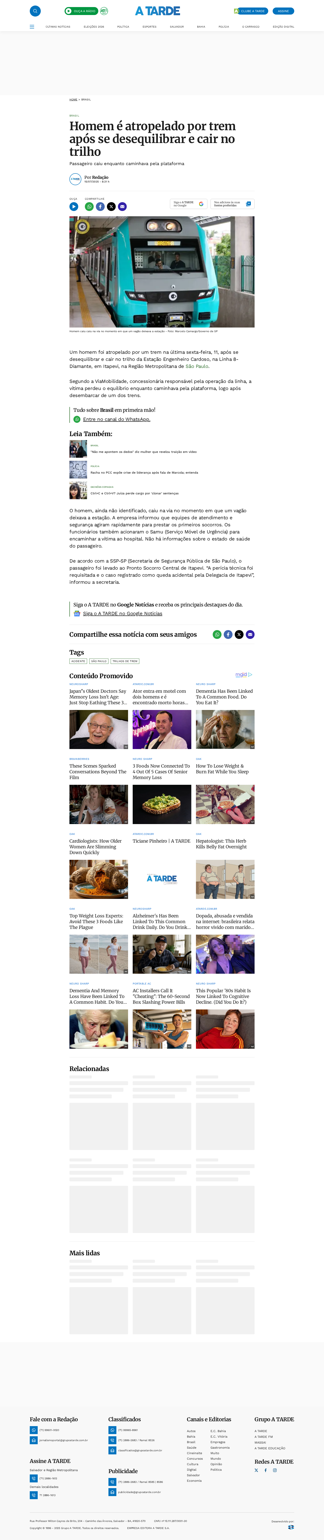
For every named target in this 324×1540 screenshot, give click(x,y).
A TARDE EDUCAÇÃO (270, 1448)
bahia (191, 1436)
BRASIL (86, 99)
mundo (215, 1458)
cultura (192, 1464)
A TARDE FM (264, 1436)
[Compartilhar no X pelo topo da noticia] (111, 206)
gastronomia (220, 1447)
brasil (191, 1442)
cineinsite (194, 1453)
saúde (191, 1447)
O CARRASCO (250, 26)
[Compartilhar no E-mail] (122, 206)
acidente (78, 661)
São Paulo (196, 366)
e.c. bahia (218, 1431)
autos (191, 1431)
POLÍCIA (224, 26)
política (216, 1469)
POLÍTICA (123, 26)
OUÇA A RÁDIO (84, 11)
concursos (195, 1458)
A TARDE (261, 1431)
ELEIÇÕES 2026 (94, 26)
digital (191, 1469)
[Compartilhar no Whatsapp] (89, 206)
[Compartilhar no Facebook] (100, 206)
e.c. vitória (218, 1436)
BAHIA (201, 26)
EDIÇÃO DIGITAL (283, 26)
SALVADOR (177, 26)
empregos (217, 1442)
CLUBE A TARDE (253, 11)
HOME (73, 99)
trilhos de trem (125, 661)
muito (214, 1453)
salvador (193, 1475)
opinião (216, 1464)
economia (194, 1480)
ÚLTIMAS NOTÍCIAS (58, 26)
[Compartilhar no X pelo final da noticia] (239, 634)
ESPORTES (149, 26)
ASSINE (283, 11)
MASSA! (260, 1442)
